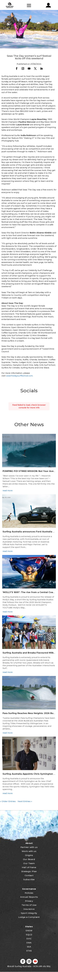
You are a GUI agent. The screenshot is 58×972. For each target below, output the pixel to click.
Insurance (29, 909)
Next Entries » (25, 801)
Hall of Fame (29, 867)
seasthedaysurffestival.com (19, 376)
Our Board (29, 859)
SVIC (29, 938)
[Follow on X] (35, 68)
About (29, 843)
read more (8, 490)
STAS (29, 950)
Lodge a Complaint (29, 917)
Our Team (29, 863)
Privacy (29, 901)
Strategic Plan (29, 871)
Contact (29, 875)
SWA (29, 942)
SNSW (29, 930)
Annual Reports (29, 897)
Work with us (29, 851)
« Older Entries (8, 801)
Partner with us (29, 847)
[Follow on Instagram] (22, 68)
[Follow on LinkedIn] (41, 68)
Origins (29, 855)
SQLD (29, 934)
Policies (29, 893)
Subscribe (29, 879)
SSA (29, 946)
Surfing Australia (22, 966)
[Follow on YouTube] (29, 68)
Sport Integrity (29, 913)
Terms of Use (29, 905)
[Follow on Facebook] (16, 68)
